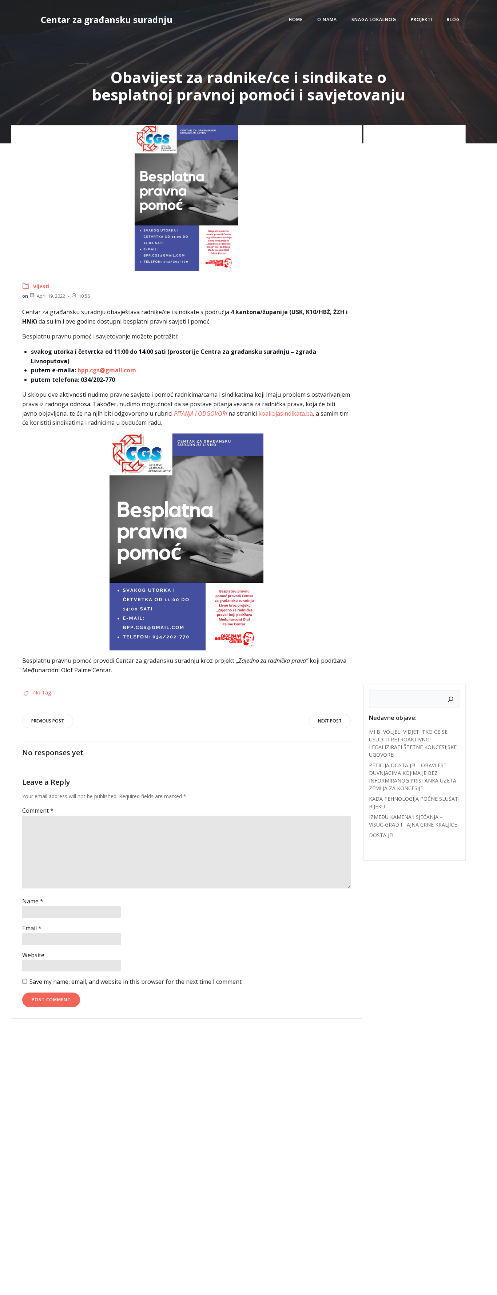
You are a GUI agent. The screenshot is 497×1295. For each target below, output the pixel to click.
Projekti (421, 19)
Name (32, 901)
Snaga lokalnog (373, 19)
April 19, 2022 (51, 296)
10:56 (84, 296)
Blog (453, 19)
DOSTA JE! (381, 835)
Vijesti (41, 286)
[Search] (451, 699)
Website (33, 955)
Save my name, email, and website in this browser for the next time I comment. (136, 982)
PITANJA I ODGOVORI (200, 413)
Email (31, 928)
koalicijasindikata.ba (285, 413)
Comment (37, 811)
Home (296, 19)
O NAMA (327, 19)
